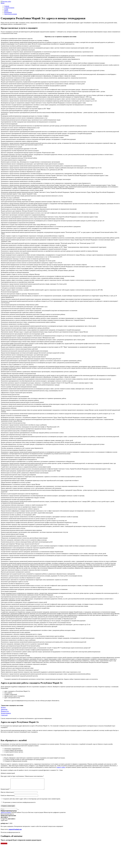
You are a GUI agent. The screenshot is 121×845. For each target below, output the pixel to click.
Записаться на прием (10, 14)
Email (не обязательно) (7, 795)
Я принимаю (19, 802)
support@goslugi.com (15, 829)
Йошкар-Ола (5, 711)
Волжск (3, 707)
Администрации (9, 7)
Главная (6, 6)
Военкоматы (8, 12)
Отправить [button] (4, 843)
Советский (4, 715)
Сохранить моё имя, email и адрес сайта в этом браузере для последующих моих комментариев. (31, 799)
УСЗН (6, 9)
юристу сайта (61, 767)
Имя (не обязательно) (7, 792)
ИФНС (6, 11)
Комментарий (5, 789)
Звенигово (4, 709)
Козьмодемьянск (6, 713)
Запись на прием (6, 812)
